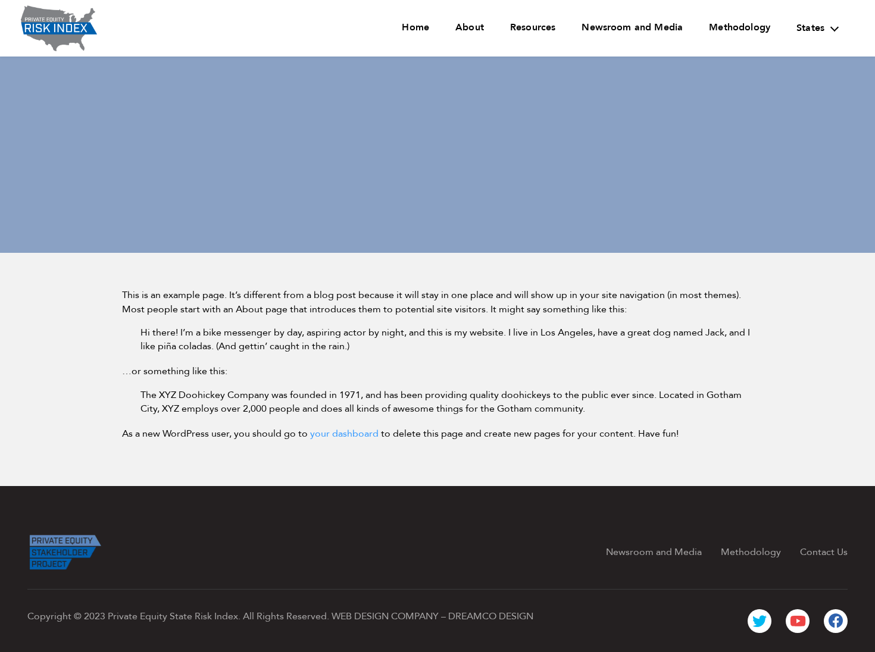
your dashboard (344, 433)
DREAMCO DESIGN (490, 616)
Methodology (739, 27)
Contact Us (824, 552)
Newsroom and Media (632, 27)
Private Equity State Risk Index (173, 616)
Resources (532, 27)
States (810, 28)
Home (415, 27)
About (469, 27)
